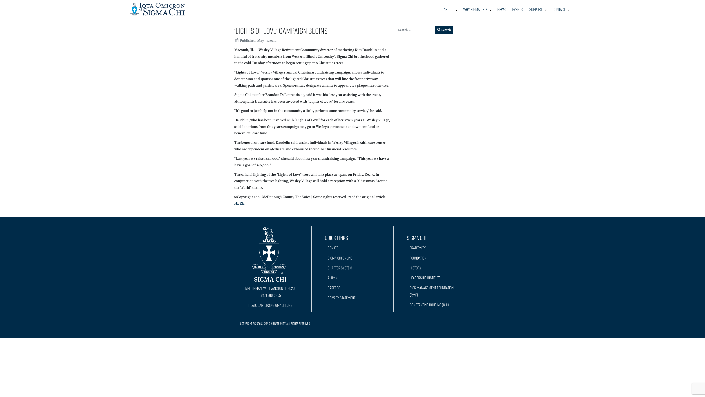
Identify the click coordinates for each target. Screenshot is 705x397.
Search (446, 30)
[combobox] (415, 30)
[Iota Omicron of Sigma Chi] (157, 8)
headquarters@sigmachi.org (270, 305)
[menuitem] (450, 9)
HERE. (239, 203)
